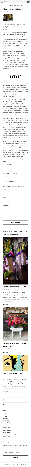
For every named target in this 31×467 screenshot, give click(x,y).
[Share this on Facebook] (10, 174)
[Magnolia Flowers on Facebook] (3, 405)
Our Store (5, 414)
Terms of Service (7, 423)
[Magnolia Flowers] (15, 6)
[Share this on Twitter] (7, 174)
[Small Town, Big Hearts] (15, 363)
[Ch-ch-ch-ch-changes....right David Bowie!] (15, 324)
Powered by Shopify (21, 464)
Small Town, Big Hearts (12, 373)
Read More (5, 304)
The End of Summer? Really (14, 287)
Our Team (5, 416)
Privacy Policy (6, 420)
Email (4, 197)
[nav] (4, 1)
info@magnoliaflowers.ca (9, 438)
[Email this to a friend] (17, 174)
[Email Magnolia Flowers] (10, 405)
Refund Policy (6, 418)
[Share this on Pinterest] (13, 174)
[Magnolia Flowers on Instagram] (7, 405)
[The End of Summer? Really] (15, 260)
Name (5, 189)
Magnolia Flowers (13, 464)
